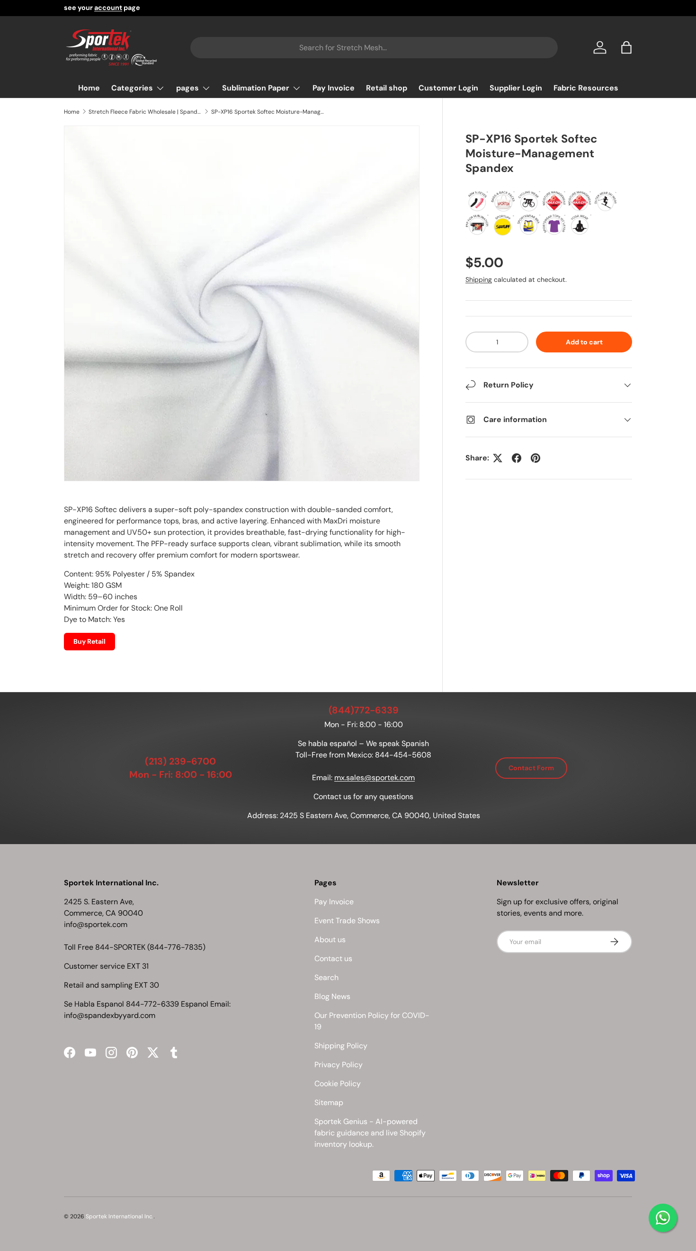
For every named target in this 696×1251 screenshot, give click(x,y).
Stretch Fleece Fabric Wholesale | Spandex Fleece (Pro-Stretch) (145, 112)
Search (326, 977)
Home (89, 88)
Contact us (333, 958)
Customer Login (448, 88)
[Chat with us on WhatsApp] (663, 1218)
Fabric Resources (585, 88)
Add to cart (584, 342)
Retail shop (386, 88)
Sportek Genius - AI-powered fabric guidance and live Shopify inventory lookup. (370, 1132)
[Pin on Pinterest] (535, 458)
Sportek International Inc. (119, 1216)
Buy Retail (89, 641)
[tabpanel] (241, 577)
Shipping (478, 279)
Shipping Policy (340, 1046)
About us (330, 940)
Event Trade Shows (347, 921)
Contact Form (531, 768)
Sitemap (328, 1102)
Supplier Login (516, 88)
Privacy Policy (338, 1065)
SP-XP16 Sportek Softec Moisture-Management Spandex (268, 112)
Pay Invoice (333, 88)
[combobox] (373, 47)
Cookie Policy (337, 1084)
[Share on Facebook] (516, 458)
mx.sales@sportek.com (374, 778)
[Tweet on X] (497, 458)
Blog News (332, 996)
